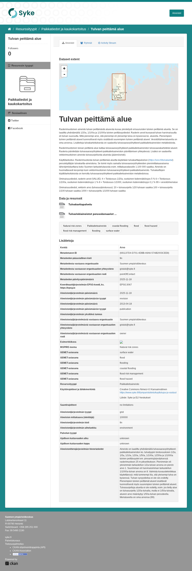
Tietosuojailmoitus (14, 544)
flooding (96, 230)
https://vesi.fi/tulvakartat (160, 160)
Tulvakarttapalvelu (80, 204)
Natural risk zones (72, 226)
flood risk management (74, 230)
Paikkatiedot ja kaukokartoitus (63, 29)
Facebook (16, 128)
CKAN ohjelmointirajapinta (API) (29, 547)
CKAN (11, 563)
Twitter (14, 120)
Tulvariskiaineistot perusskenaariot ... (92, 213)
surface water (113, 230)
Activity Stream (108, 43)
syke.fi (8, 537)
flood (136, 226)
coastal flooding (120, 226)
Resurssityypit (26, 29)
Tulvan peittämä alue (107, 29)
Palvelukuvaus (12, 540)
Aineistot (176, 13)
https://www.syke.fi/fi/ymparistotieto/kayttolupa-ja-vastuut (148, 392)
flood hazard (151, 226)
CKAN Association (22, 550)
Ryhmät (87, 43)
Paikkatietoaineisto (96, 226)
